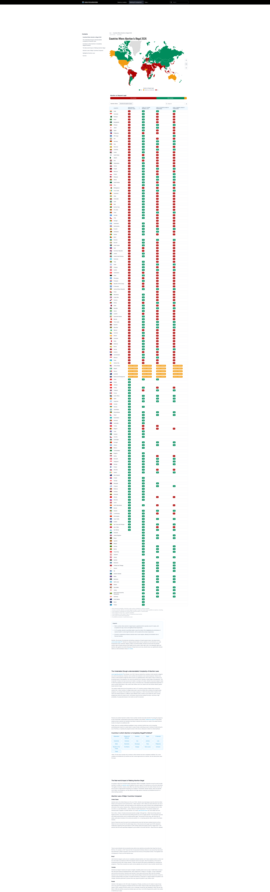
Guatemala (116, 223)
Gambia (115, 560)
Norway (115, 464)
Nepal (115, 415)
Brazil (115, 119)
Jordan (115, 253)
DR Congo (116, 135)
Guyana (115, 510)
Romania (116, 420)
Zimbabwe (116, 231)
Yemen (115, 166)
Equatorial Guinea (118, 316)
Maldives (116, 343)
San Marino (116, 529)
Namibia (115, 308)
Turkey (115, 387)
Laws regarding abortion (117, 674)
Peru (115, 185)
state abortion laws (142, 810)
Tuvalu (115, 604)
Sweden (115, 434)
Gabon (115, 311)
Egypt (115, 130)
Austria (115, 270)
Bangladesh (116, 122)
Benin (115, 237)
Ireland (115, 472)
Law (110, 33)
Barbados (116, 579)
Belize (115, 576)
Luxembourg (117, 513)
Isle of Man (116, 527)
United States (117, 365)
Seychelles (116, 587)
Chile (115, 218)
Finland (115, 467)
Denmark (116, 458)
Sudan (115, 152)
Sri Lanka (116, 209)
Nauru (115, 602)
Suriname (116, 338)
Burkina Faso (117, 207)
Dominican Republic (118, 250)
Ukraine (115, 406)
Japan (115, 127)
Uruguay (116, 486)
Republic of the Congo (119, 283)
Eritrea (115, 302)
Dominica (137, 736)
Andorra (115, 352)
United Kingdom (117, 535)
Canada (115, 404)
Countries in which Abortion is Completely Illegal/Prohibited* (92, 44)
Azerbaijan (116, 439)
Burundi (115, 242)
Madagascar (117, 187)
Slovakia (116, 469)
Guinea (115, 234)
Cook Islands (117, 599)
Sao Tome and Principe (119, 524)
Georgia (115, 480)
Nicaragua (116, 278)
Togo (115, 261)
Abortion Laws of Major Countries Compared (93, 50)
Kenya (115, 538)
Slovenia (116, 499)
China (115, 379)
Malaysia (116, 177)
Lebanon (116, 554)
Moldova (116, 488)
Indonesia (116, 114)
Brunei (115, 346)
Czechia (115, 436)
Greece (115, 445)
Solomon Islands (117, 573)
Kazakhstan (116, 417)
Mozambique (117, 412)
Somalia (115, 215)
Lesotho (115, 313)
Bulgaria (115, 453)
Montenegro (116, 516)
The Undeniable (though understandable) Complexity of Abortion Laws (92, 40)
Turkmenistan (117, 450)
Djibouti (115, 330)
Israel (115, 264)
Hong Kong (116, 551)
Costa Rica (116, 297)
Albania (115, 497)
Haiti (115, 248)
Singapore (116, 461)
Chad (115, 212)
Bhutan (115, 335)
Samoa (115, 349)
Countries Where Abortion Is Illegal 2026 (92, 37)
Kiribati (115, 584)
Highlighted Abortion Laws (89, 53)
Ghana (115, 179)
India (115, 111)
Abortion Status (114, 103)
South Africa (116, 395)
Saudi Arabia (117, 182)
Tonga (116, 751)
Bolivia (115, 549)
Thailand (116, 390)
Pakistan (116, 116)
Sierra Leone (148, 746)
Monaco (115, 357)
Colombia (116, 149)
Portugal (116, 442)
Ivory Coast (116, 190)
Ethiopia (115, 125)
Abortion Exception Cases (126, 103)
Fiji (114, 571)
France (115, 393)
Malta (115, 341)
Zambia (115, 546)
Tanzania (116, 532)
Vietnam (115, 384)
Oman (115, 291)
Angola (115, 168)
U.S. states (130, 648)
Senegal (115, 220)
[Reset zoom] (186, 67)
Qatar (115, 305)
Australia (116, 374)
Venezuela (116, 198)
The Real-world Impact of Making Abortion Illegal (94, 47)
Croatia (115, 477)
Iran (114, 138)
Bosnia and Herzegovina (119, 376)
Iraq (115, 160)
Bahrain (115, 319)
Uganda (115, 540)
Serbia (115, 456)
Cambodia (116, 423)
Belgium (115, 428)
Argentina (116, 401)
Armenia (115, 491)
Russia (115, 382)
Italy (115, 144)
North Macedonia (118, 505)
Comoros (116, 332)
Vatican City (116, 363)
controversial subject (116, 642)
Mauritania (116, 294)
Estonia (115, 508)
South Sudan (117, 245)
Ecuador (115, 228)
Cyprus (115, 568)
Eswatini (115, 324)
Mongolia (116, 483)
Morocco (116, 171)
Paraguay (116, 280)
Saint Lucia (116, 581)
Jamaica (148, 741)
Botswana (116, 562)
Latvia (115, 502)
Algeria (115, 157)
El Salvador (116, 286)
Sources (84, 55)
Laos (158, 741)
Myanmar (116, 146)
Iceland (115, 521)
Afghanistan (116, 163)
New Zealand (117, 475)
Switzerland (116, 272)
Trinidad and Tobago (118, 565)
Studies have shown (150, 719)
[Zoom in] (186, 60)
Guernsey (116, 596)
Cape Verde (116, 519)
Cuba (115, 431)
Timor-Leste (116, 322)
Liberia (115, 557)
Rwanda (115, 239)
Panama (115, 300)
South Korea (116, 155)
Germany (116, 141)
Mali (115, 204)
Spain (115, 398)
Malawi (115, 543)
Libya (115, 275)
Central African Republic (119, 289)
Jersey (115, 590)
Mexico (115, 371)
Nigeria (115, 368)
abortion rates (125, 785)
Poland (115, 174)
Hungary (116, 267)
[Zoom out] (186, 64)
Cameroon (116, 193)
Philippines (116, 133)
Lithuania (116, 494)
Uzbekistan (116, 409)
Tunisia (115, 425)
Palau (115, 360)
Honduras (116, 259)
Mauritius (116, 327)
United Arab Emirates (118, 256)
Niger (115, 196)
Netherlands (116, 226)
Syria (115, 201)
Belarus (115, 447)
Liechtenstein (117, 354)
